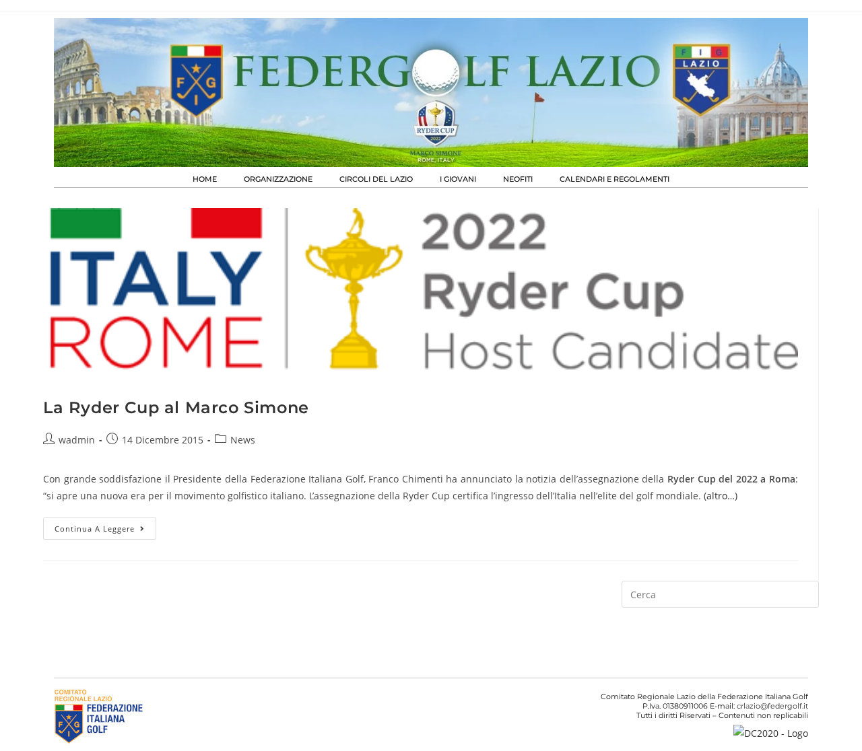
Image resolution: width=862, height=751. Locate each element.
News (242, 439)
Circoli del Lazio (376, 179)
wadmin (77, 439)
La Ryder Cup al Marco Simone (176, 407)
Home (205, 179)
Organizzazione (278, 179)
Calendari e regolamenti (614, 179)
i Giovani (458, 179)
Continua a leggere (105, 525)
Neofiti (518, 179)
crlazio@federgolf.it (772, 706)
